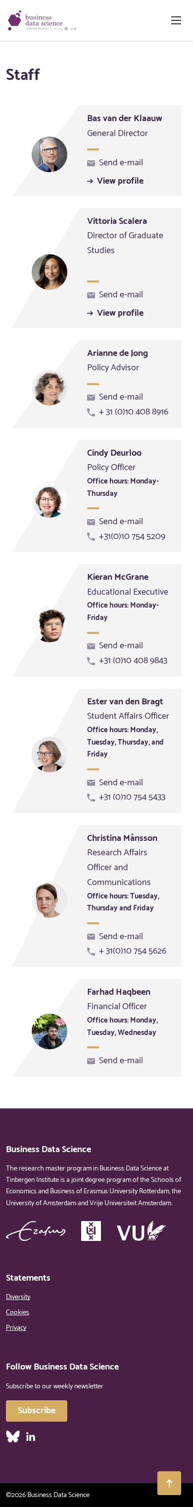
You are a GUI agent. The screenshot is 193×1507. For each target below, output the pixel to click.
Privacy (16, 1328)
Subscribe (36, 1410)
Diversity (18, 1297)
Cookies (17, 1312)
